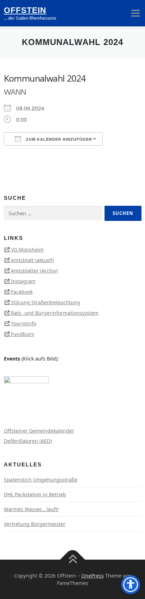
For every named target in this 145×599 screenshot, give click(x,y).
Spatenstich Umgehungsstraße (40, 479)
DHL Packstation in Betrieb (35, 494)
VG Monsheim (27, 249)
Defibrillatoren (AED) (28, 441)
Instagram (23, 281)
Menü (135, 13)
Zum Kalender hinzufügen (58, 139)
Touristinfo (23, 323)
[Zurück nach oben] (72, 559)
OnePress (92, 575)
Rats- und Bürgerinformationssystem (55, 313)
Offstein (25, 10)
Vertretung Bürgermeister (34, 524)
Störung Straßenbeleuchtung (45, 302)
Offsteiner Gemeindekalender (39, 430)
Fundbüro (22, 334)
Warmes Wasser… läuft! (31, 509)
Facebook (22, 291)
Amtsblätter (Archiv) (34, 270)
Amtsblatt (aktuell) (32, 260)
